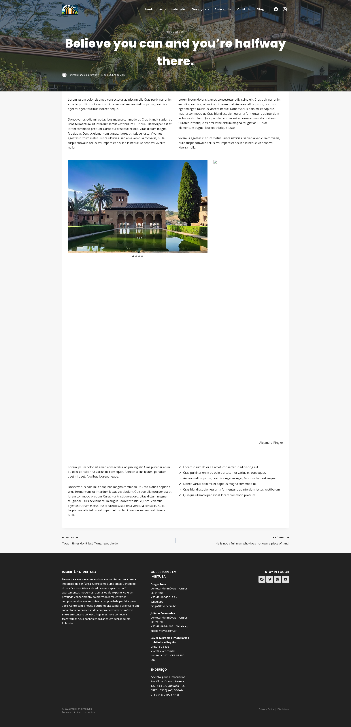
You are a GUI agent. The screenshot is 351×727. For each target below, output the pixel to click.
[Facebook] (276, 9)
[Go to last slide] (71, 206)
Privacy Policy (266, 709)
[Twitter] (269, 579)
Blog (260, 9)
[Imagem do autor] (64, 75)
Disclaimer (283, 709)
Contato (244, 9)
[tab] (133, 256)
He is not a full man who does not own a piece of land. (252, 540)
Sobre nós (223, 9)
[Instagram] (285, 9)
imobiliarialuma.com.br (84, 74)
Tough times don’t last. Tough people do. (90, 540)
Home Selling (175, 31)
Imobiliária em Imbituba (166, 9)
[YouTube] (285, 579)
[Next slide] (204, 206)
